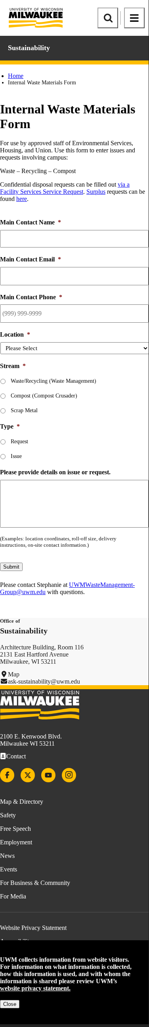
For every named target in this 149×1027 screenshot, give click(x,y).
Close (9, 1004)
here (21, 198)
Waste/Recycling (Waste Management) (53, 381)
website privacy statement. (35, 988)
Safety (8, 815)
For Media (13, 896)
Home (15, 75)
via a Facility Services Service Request (65, 188)
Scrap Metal (24, 410)
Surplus (95, 191)
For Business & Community (35, 882)
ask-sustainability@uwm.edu (44, 681)
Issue (16, 456)
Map (13, 674)
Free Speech (15, 828)
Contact (16, 756)
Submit (11, 567)
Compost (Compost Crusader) (44, 396)
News (7, 855)
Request (19, 441)
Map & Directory (21, 801)
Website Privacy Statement (33, 927)
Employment (16, 842)
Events (8, 869)
